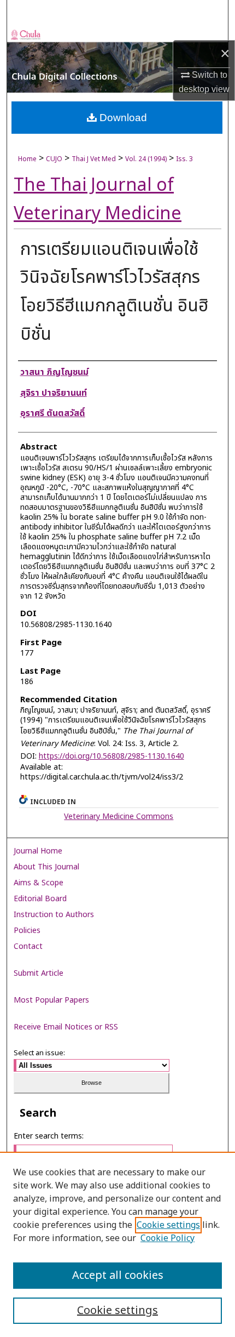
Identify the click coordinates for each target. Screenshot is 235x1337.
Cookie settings (168, 1225)
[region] (117, 1244)
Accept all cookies (117, 1275)
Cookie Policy (167, 1238)
